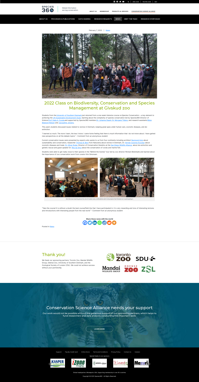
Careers (137, 352)
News (108, 30)
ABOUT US (93, 11)
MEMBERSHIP (104, 11)
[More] (114, 222)
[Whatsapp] (99, 222)
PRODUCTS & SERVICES (120, 11)
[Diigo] (104, 222)
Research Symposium (150, 19)
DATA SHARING (84, 19)
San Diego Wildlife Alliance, (121, 145)
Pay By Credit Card (71, 352)
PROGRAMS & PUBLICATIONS (63, 19)
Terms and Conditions (100, 352)
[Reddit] (109, 222)
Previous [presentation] (49, 364)
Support (59, 352)
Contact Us (127, 352)
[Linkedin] (94, 222)
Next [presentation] (149, 364)
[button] (94, 371)
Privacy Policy (115, 352)
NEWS (118, 19)
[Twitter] (90, 222)
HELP (156, 2)
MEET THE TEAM (130, 19)
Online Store (85, 352)
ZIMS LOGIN (136, 2)
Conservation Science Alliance (143, 11)
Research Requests (103, 19)
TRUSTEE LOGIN (147, 2)
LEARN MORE (99, 329)
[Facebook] (85, 222)
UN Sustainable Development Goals (67, 118)
